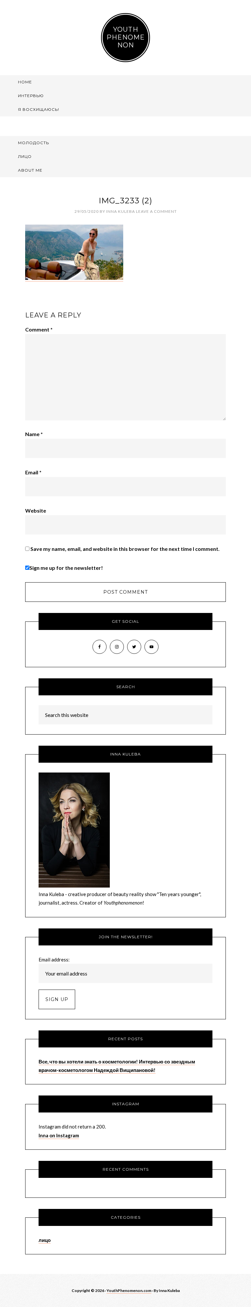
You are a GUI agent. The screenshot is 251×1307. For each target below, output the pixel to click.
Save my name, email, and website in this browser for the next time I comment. (125, 549)
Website (35, 510)
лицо (45, 1240)
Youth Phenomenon (126, 37)
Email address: (54, 959)
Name (34, 434)
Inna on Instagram (59, 1135)
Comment (39, 329)
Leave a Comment (156, 211)
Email (33, 472)
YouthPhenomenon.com (129, 1290)
